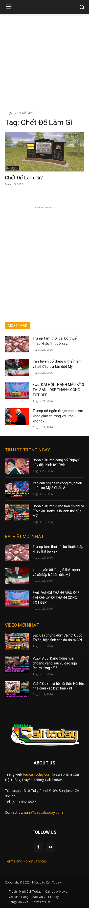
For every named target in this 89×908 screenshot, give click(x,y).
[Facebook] (38, 847)
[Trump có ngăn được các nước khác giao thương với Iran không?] (17, 416)
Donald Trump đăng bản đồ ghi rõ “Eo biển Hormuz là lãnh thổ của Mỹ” (58, 511)
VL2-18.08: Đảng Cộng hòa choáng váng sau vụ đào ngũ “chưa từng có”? (55, 663)
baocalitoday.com (37, 774)
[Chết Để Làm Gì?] (44, 152)
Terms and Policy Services (26, 861)
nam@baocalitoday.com (43, 812)
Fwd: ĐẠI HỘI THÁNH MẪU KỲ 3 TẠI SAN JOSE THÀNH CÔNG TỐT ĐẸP (58, 389)
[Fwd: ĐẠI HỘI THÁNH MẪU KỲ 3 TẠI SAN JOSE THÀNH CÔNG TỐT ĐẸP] (17, 390)
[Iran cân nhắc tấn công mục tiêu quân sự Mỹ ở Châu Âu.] (17, 489)
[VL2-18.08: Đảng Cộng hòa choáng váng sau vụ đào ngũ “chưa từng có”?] (17, 664)
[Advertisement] (44, 60)
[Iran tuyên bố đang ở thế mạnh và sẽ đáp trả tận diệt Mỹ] (17, 367)
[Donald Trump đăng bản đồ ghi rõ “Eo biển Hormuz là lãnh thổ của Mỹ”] (17, 512)
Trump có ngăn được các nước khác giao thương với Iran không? (58, 416)
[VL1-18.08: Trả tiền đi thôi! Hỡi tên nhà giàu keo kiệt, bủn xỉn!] (17, 689)
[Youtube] (50, 847)
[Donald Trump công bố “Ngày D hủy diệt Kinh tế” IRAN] (17, 466)
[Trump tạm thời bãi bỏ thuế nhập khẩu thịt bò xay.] (17, 344)
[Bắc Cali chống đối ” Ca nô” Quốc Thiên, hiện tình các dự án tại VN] (17, 641)
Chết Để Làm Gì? (24, 178)
